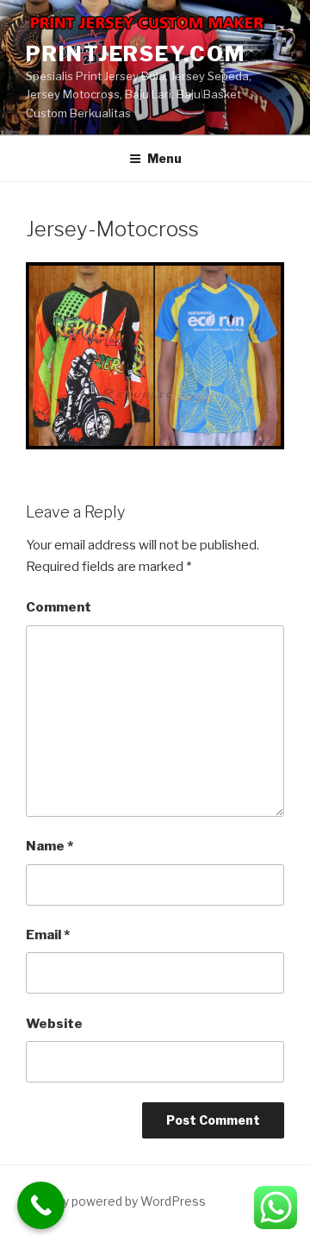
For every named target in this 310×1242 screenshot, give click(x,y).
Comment (58, 607)
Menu (164, 158)
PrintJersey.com (135, 53)
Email (48, 935)
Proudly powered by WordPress (116, 1201)
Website (54, 1024)
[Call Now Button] (41, 1205)
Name (49, 846)
